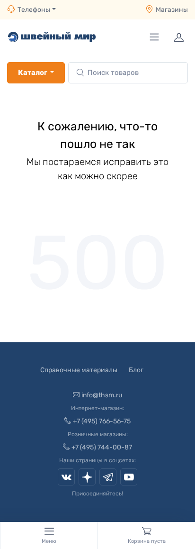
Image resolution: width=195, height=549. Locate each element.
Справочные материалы (78, 370)
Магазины (172, 10)
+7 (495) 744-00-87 (101, 447)
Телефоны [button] (34, 10)
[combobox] (128, 72)
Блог (136, 370)
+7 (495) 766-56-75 (102, 421)
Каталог (32, 72)
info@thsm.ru (101, 395)
